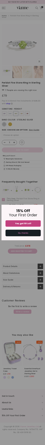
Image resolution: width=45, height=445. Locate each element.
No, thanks (23, 233)
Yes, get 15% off (23, 223)
